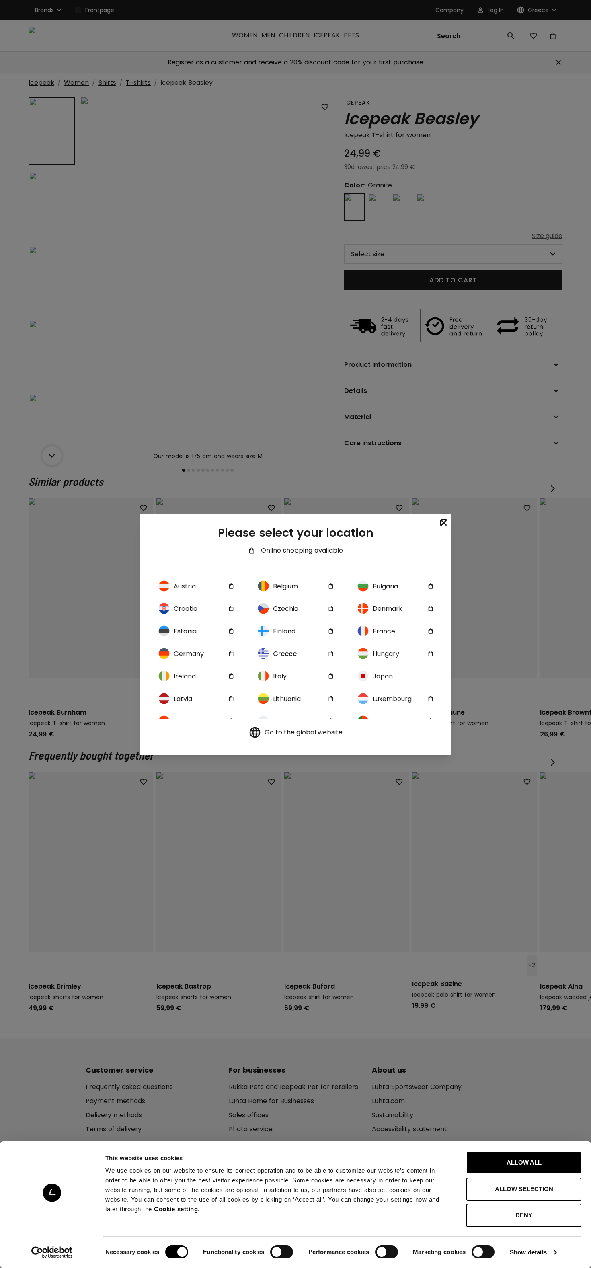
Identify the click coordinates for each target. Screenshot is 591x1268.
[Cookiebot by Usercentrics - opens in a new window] (52, 1252)
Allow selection (524, 1189)
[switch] (281, 1251)
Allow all (524, 1162)
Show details (528, 1252)
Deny (523, 1215)
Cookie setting (176, 1209)
